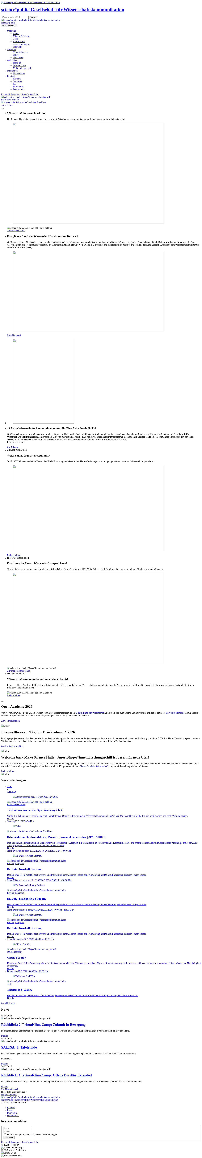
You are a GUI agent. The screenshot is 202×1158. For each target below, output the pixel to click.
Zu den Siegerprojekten (12, 746)
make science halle (10, 99)
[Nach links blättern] (2, 108)
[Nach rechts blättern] (2, 701)
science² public (8, 22)
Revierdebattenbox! (175, 713)
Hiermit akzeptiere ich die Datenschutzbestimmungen (32, 1134)
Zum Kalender (8, 1003)
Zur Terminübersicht (11, 721)
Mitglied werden (9, 1094)
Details (4, 1035)
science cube (7, 105)
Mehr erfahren (7, 771)
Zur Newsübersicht (10, 1089)
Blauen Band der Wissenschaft (90, 713)
